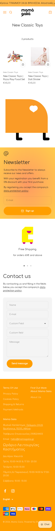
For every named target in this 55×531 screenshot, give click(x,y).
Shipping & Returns (13, 404)
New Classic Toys (10, 72)
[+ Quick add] (23, 64)
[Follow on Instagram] (13, 491)
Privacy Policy (10, 394)
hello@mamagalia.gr (22, 439)
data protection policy (16, 191)
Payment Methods (13, 409)
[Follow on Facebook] (5, 491)
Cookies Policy (11, 399)
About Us (36, 397)
